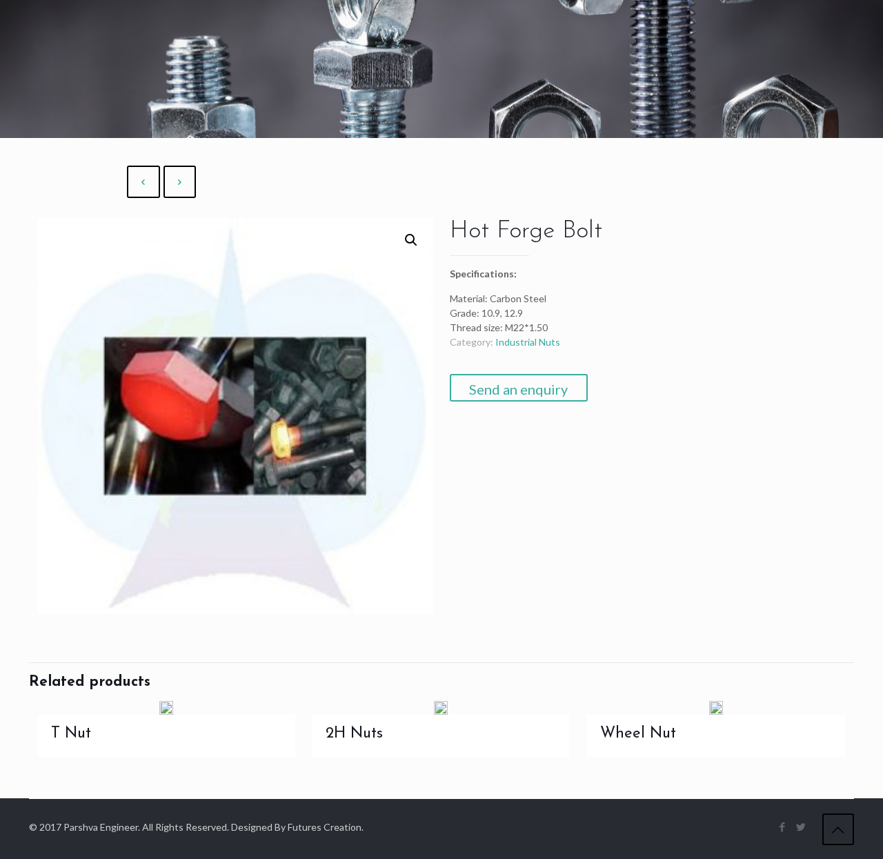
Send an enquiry (518, 389)
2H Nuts (354, 734)
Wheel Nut (638, 734)
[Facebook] (782, 826)
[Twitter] (801, 826)
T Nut (71, 734)
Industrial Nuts (527, 342)
